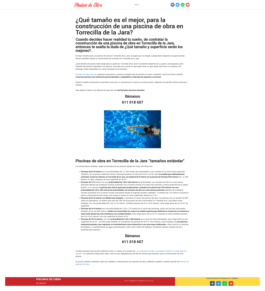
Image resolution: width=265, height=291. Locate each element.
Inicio (137, 5)
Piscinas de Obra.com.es (86, 74)
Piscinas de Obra (48, 279)
